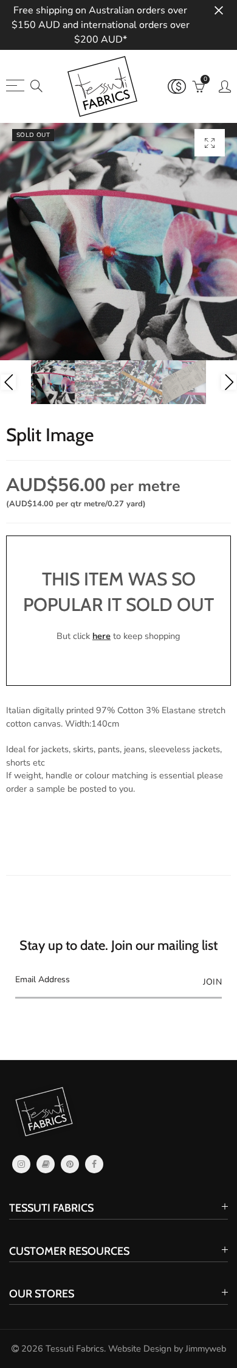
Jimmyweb (205, 1348)
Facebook (94, 1164)
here (101, 636)
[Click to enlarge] (209, 142)
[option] (118, 241)
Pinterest (70, 1164)
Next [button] (228, 382)
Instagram (21, 1164)
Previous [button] (8, 382)
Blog (45, 1164)
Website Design (139, 1348)
